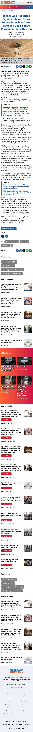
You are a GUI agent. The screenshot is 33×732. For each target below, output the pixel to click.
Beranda (4, 11)
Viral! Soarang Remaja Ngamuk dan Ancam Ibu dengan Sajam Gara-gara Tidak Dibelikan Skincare (17, 193)
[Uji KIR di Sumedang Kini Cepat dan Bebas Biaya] (28, 343)
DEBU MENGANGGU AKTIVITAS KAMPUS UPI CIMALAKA (7, 368)
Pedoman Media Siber (19, 721)
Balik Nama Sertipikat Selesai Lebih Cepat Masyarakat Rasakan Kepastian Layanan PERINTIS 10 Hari (11, 301)
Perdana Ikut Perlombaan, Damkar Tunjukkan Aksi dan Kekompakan (11, 531)
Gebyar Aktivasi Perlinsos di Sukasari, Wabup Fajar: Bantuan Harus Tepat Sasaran (11, 499)
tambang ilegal (7, 246)
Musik (24, 708)
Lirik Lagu (24, 705)
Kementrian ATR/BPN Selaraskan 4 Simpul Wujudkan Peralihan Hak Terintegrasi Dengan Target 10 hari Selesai (11, 329)
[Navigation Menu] (31, 2)
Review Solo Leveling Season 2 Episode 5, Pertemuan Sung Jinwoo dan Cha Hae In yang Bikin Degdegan (17, 186)
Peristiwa (15, 7)
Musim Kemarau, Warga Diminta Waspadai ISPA (9, 546)
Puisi (24, 711)
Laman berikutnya (8, 229)
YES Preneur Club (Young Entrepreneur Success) (8, 388)
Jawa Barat (24, 7)
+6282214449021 (16, 687)
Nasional (8, 702)
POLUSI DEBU (21, 366)
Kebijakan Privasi (7, 724)
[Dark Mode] (28, 2)
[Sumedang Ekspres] (8, 2)
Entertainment (8, 714)
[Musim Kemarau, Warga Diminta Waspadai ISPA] (28, 548)
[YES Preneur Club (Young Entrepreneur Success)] (8, 380)
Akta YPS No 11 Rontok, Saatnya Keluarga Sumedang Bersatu (11, 515)
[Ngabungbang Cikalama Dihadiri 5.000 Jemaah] (28, 562)
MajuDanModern (8, 266)
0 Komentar (7, 67)
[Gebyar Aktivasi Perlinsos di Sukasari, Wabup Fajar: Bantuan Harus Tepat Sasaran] (28, 500)
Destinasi (8, 711)
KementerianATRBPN (9, 262)
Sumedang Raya (6, 7)
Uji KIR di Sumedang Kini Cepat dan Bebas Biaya (11, 341)
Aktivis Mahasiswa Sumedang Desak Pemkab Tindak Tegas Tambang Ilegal (15, 108)
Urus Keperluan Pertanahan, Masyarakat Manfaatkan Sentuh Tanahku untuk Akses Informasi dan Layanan (11, 287)
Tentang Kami (18, 724)
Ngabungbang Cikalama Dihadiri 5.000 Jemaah (9, 560)
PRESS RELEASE (6, 419)
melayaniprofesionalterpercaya (13, 270)
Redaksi (26, 724)
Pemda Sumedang (12, 242)
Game (24, 699)
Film (24, 696)
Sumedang (24, 242)
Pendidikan (8, 705)
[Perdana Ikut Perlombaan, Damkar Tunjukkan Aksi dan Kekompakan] (28, 532)
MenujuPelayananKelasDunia (12, 274)
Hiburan (24, 693)
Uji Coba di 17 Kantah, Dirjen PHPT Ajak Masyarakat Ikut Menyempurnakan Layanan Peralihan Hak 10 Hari (11, 315)
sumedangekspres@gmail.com (16, 684)
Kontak (8, 721)
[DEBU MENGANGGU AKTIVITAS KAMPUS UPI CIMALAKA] (8, 361)
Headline (11, 11)
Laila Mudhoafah (19, 33)
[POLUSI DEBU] (24, 361)
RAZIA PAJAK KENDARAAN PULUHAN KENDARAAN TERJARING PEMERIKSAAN (22, 390)
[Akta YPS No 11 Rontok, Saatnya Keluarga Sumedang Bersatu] (28, 516)
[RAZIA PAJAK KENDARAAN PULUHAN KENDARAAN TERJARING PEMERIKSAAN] (24, 380)
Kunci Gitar (24, 702)
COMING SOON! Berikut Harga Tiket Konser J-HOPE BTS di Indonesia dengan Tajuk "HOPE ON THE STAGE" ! (16, 113)
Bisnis (8, 708)
